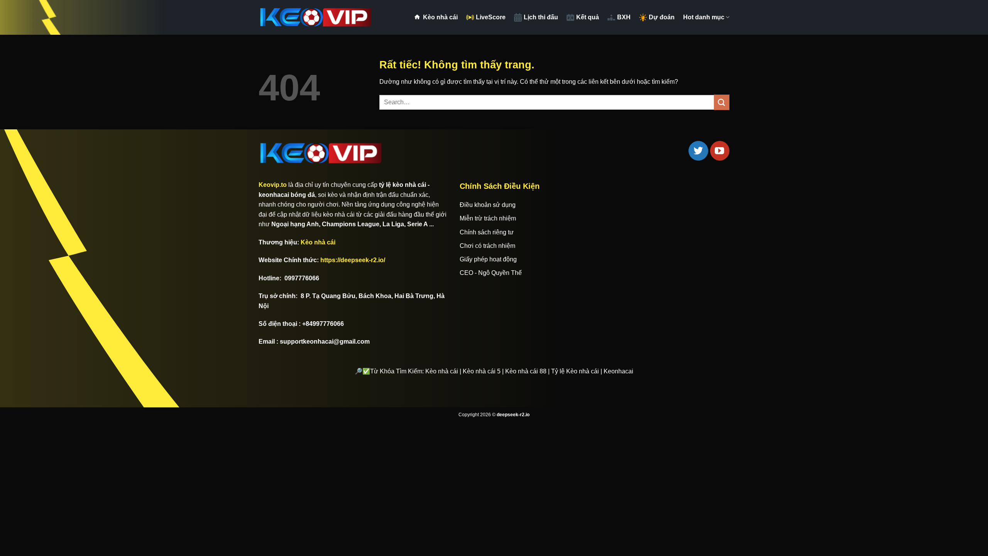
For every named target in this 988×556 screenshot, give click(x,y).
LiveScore (491, 17)
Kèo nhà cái (440, 17)
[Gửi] (721, 102)
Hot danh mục (703, 17)
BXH (624, 17)
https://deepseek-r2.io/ (352, 260)
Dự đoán (662, 17)
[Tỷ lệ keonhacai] (316, 17)
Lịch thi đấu (541, 17)
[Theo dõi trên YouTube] (719, 150)
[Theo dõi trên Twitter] (698, 150)
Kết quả (587, 17)
